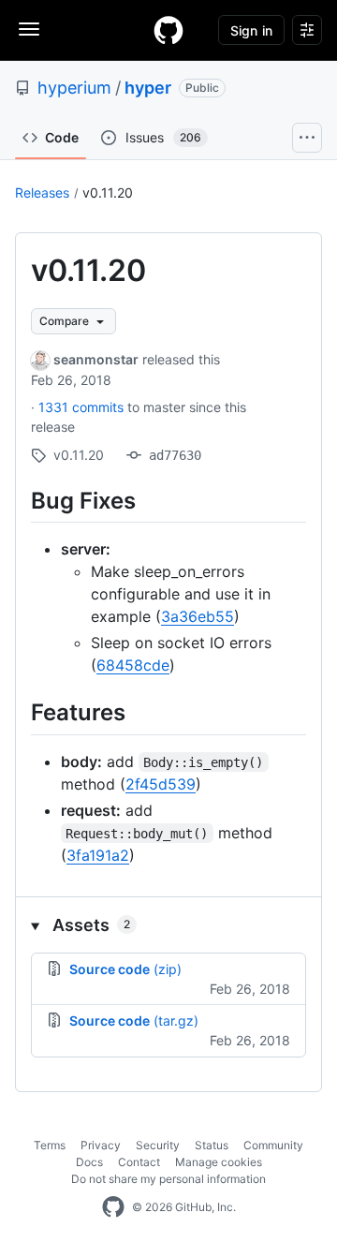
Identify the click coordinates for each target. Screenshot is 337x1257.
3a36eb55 (197, 616)
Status (211, 1145)
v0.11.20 (107, 192)
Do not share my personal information (168, 1179)
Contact (139, 1162)
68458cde (132, 665)
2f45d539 (160, 784)
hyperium (74, 87)
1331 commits (82, 407)
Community (273, 1145)
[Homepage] (168, 30)
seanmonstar (96, 359)
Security (158, 1145)
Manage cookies (218, 1162)
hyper (148, 87)
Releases (42, 192)
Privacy (101, 1145)
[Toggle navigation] (29, 29)
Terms (50, 1145)
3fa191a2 (97, 855)
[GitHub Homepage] (113, 1207)
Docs (89, 1162)
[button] (168, 925)
